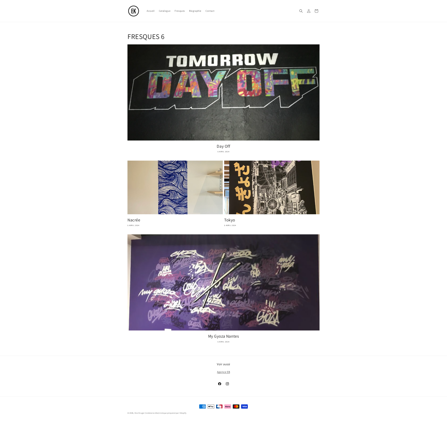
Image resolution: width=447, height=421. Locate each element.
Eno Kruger (140, 413)
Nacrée (133, 220)
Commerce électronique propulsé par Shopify (165, 413)
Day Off (223, 146)
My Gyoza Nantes (223, 336)
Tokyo (229, 220)
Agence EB (223, 372)
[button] (301, 11)
